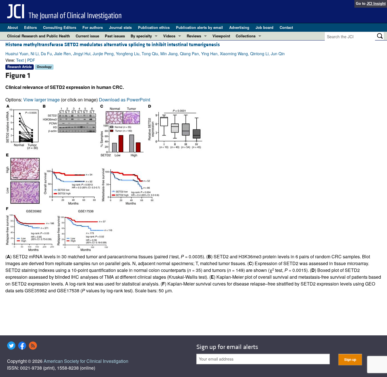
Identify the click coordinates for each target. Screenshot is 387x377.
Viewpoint (221, 36)
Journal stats (120, 27)
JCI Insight (376, 3)
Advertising (239, 27)
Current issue (87, 36)
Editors (30, 27)
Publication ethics (154, 27)
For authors (92, 27)
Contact (286, 27)
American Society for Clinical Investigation (86, 361)
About (12, 27)
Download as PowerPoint (124, 99)
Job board (264, 27)
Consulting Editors (59, 27)
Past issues (115, 36)
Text (20, 60)
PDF (31, 60)
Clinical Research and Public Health (38, 36)
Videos (169, 36)
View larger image (41, 99)
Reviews (194, 36)
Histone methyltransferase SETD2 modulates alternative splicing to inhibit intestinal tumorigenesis (112, 44)
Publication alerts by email (199, 27)
